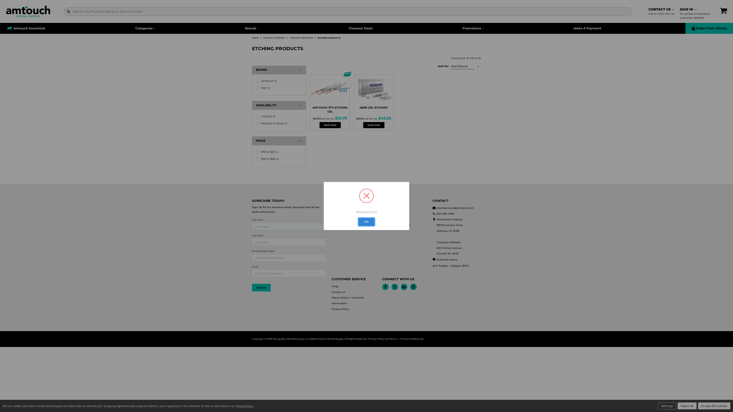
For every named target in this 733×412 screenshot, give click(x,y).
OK (366, 222)
